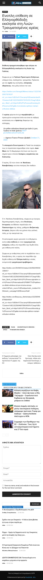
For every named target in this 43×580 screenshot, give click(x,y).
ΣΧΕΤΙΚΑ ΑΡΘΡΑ (9, 384)
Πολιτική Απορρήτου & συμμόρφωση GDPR (21, 573)
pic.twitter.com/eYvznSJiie (13, 133)
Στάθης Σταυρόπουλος (9, 512)
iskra (6, 31)
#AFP (24, 131)
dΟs (34, 577)
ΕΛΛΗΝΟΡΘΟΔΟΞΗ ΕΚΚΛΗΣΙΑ (25, 327)
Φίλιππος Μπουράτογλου (10, 550)
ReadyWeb (28, 577)
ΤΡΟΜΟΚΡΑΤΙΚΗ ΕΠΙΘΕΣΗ (17, 329)
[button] (40, 3)
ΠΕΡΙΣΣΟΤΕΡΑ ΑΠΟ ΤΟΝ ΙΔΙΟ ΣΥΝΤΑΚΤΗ (18, 387)
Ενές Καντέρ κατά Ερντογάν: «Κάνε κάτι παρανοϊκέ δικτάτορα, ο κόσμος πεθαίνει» (32, 359)
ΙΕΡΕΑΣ (5, 329)
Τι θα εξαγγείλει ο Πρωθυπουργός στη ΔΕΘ (18, 510)
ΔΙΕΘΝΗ (5, 11)
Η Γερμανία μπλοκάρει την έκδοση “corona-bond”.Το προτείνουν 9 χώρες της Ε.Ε (11, 359)
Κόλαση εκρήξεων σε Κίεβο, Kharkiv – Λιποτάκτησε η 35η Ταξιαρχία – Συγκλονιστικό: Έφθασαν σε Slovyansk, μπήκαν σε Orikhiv (27, 395)
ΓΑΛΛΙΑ (13, 327)
